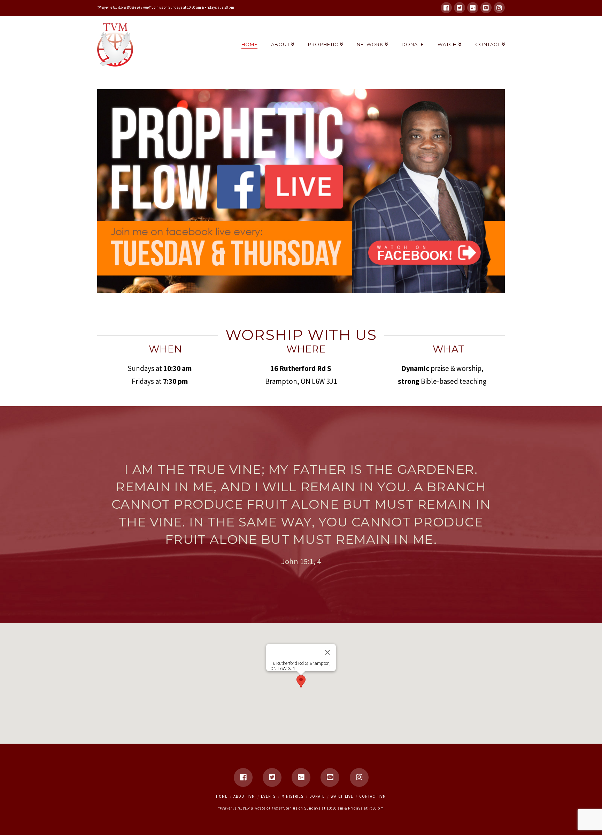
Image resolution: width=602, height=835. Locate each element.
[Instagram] (499, 7)
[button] (301, 681)
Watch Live (342, 796)
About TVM (244, 796)
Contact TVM (372, 796)
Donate (317, 796)
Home (221, 796)
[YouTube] (486, 7)
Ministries (292, 796)
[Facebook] (446, 7)
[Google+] (472, 7)
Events (268, 796)
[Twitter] (459, 7)
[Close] (327, 652)
